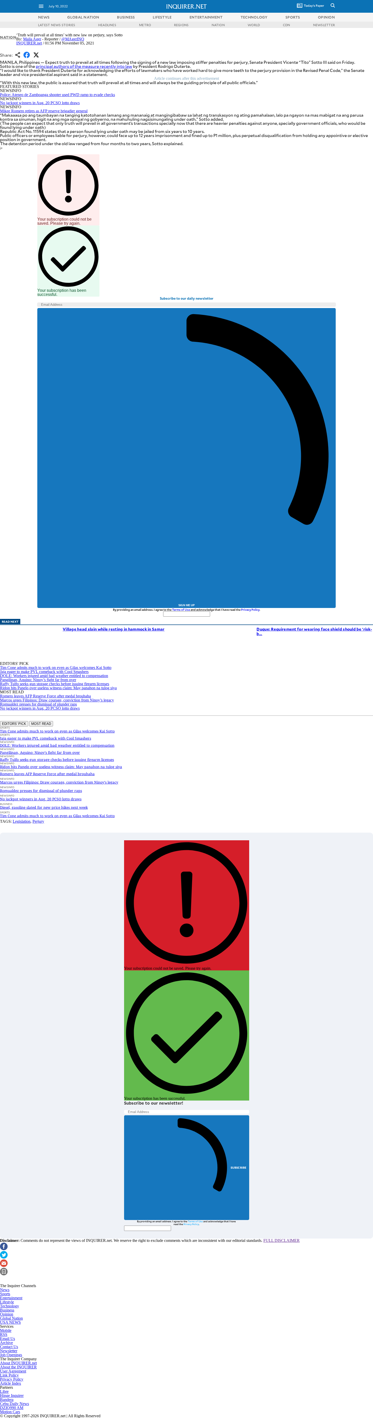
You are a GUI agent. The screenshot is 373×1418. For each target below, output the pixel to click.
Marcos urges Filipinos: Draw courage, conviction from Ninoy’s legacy (57, 700)
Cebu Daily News (14, 1403)
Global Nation (11, 1318)
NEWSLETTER (324, 25)
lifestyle (162, 17)
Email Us (7, 1338)
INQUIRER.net (29, 43)
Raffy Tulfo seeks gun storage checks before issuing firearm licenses (54, 684)
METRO (145, 25)
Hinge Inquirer (12, 1395)
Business (7, 1310)
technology (254, 17)
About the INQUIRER (18, 1367)
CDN (286, 25)
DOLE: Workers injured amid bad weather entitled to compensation (54, 676)
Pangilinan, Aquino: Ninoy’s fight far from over (38, 680)
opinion (326, 17)
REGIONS (181, 25)
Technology (9, 1306)
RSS (3, 1334)
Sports (5, 1294)
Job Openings (11, 1355)
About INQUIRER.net (18, 1363)
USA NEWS (10, 1322)
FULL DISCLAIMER (281, 1240)
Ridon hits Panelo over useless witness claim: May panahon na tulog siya (58, 688)
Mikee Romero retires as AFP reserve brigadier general (44, 111)
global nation (83, 17)
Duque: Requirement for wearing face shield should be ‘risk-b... (314, 631)
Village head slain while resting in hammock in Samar (114, 629)
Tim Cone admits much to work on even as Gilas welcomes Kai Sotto (55, 667)
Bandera (6, 1399)
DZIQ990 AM (11, 1408)
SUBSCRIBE (239, 1167)
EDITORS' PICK (14, 724)
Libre (4, 1391)
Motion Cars (10, 1412)
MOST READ (41, 724)
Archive (6, 1342)
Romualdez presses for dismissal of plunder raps (38, 704)
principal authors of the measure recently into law (84, 66)
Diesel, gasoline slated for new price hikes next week (44, 807)
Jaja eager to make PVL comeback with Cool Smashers (44, 671)
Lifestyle (7, 1302)
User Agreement (13, 1371)
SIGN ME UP (186, 605)
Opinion (6, 1314)
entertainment (206, 17)
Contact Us (9, 1347)
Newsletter (8, 1351)
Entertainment (11, 1298)
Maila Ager (32, 39)
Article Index (10, 1383)
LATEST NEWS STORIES (56, 25)
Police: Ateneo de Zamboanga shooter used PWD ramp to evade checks (57, 95)
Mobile (5, 1330)
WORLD (254, 25)
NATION (218, 25)
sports (292, 17)
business (126, 17)
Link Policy (9, 1375)
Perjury (38, 821)
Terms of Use (181, 610)
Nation (8, 37)
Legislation (21, 821)
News (43, 17)
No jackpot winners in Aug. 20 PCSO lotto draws (40, 103)
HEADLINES (107, 25)
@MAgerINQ (72, 39)
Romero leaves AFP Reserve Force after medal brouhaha (45, 696)
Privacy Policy (250, 610)
